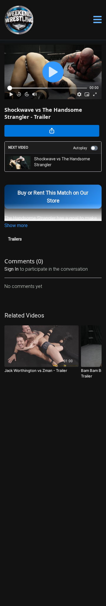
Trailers (15, 239)
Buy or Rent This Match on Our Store (53, 197)
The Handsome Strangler (30, 218)
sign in (11, 269)
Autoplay (80, 148)
